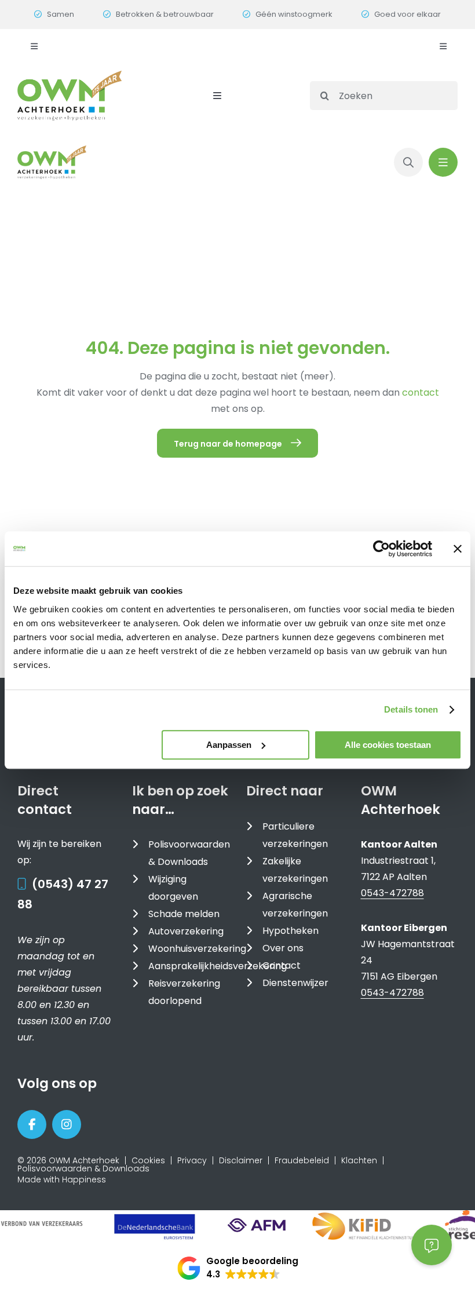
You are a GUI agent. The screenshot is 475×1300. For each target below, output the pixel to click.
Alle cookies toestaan (388, 745)
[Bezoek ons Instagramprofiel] (66, 1124)
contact (420, 392)
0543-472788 (392, 893)
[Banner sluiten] (458, 549)
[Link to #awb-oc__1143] (443, 162)
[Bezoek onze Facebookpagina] (31, 1124)
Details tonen (411, 709)
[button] (238, 1268)
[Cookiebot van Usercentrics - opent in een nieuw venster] (381, 548)
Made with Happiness (61, 1179)
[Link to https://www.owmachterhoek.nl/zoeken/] (408, 162)
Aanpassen (228, 745)
